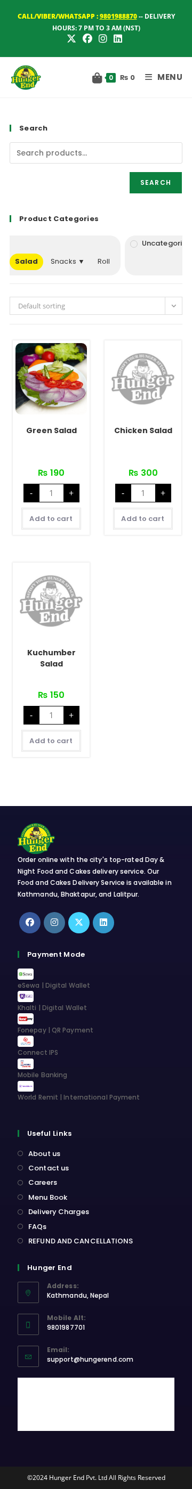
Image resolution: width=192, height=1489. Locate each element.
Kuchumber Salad (51, 658)
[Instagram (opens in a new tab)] (102, 39)
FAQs (37, 1227)
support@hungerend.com (90, 1359)
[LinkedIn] (103, 922)
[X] (79, 922)
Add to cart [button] (51, 519)
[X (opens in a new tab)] (73, 39)
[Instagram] (54, 922)
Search (155, 182)
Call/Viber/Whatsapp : (77, 16)
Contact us (48, 1168)
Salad (26, 261)
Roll (104, 261)
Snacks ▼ (68, 261)
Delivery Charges (58, 1212)
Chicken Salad (143, 430)
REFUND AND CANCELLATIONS (80, 1241)
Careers (42, 1182)
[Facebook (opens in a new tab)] (87, 39)
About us (44, 1154)
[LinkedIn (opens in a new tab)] (117, 39)
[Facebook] (30, 922)
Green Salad (51, 430)
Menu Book (47, 1197)
